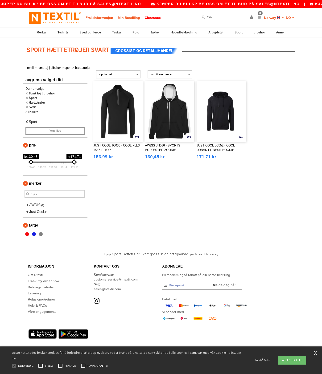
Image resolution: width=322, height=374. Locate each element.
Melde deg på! (224, 285)
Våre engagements (42, 311)
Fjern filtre (55, 130)
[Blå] (34, 234)
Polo (135, 32)
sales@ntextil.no (119, 4)
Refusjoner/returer (41, 299)
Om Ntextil (35, 275)
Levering (34, 293)
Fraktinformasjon (99, 18)
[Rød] (27, 234)
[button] (252, 18)
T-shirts (63, 32)
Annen (280, 32)
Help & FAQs (37, 305)
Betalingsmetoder (41, 287)
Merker (41, 32)
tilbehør (259, 32)
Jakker (155, 32)
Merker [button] (35, 183)
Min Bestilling (129, 18)
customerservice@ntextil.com (116, 279)
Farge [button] (33, 225)
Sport (239, 32)
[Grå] (41, 234)
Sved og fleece (90, 32)
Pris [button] (32, 145)
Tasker (116, 32)
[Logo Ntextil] (55, 18)
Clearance (153, 18)
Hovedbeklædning (184, 32)
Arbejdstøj (215, 32)
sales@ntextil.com (107, 289)
